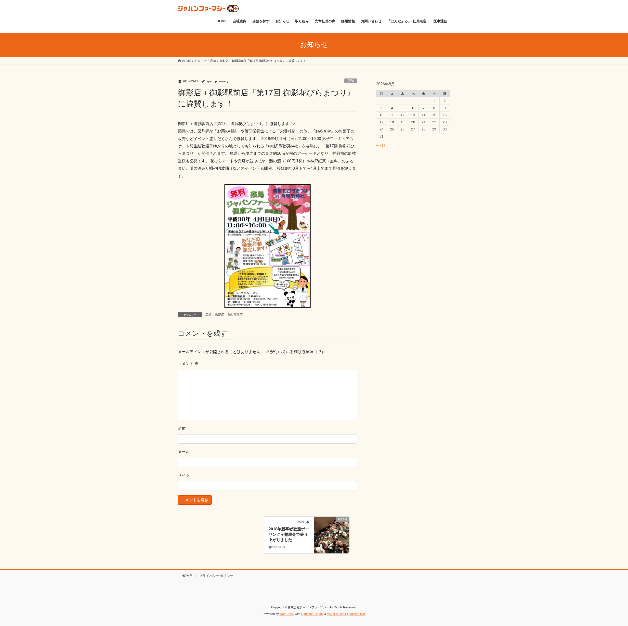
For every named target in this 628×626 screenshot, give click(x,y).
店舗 (350, 81)
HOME (187, 576)
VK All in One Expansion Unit (346, 614)
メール (184, 452)
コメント (188, 364)
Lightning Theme (312, 614)
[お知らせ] (331, 535)
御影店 (219, 314)
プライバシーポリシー (216, 576)
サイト (184, 475)
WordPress (286, 614)
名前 (182, 428)
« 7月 (380, 145)
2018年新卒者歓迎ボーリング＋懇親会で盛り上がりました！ (289, 534)
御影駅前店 (235, 314)
